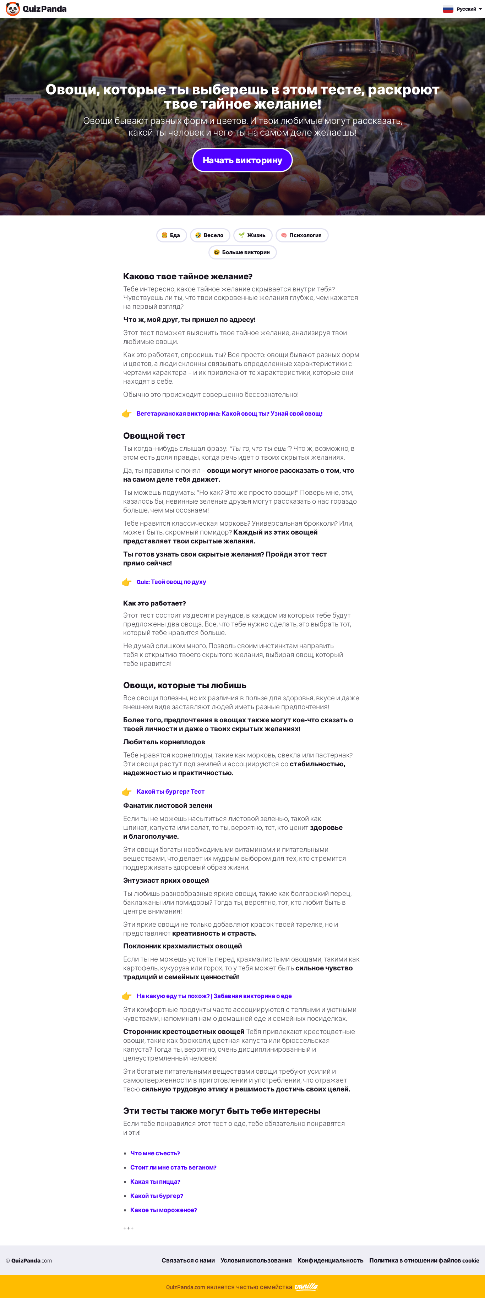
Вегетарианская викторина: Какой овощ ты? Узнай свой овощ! (229, 413)
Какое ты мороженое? (163, 1210)
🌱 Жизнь (252, 235)
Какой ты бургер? (156, 1196)
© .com (29, 1260)
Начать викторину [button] (242, 159)
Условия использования (256, 1260)
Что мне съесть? (155, 1153)
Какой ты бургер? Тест (171, 791)
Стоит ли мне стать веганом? (173, 1167)
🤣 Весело (209, 235)
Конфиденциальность (331, 1260)
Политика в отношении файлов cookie (424, 1260)
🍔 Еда (170, 235)
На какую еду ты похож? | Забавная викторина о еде (214, 996)
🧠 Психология (301, 235)
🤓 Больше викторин (241, 252)
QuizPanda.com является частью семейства (230, 1287)
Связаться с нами (188, 1260)
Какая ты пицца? (155, 1181)
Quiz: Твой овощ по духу (171, 582)
